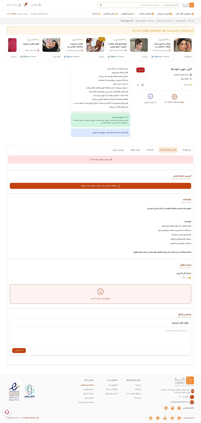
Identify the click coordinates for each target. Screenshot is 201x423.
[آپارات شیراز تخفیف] (150, 418)
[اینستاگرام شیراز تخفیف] (179, 418)
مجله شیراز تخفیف (87, 385)
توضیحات (150, 149)
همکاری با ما (113, 385)
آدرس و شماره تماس (168, 149)
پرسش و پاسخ (118, 149)
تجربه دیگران (135, 149)
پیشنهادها (187, 149)
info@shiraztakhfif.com (180, 402)
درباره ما (138, 385)
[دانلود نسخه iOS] (172, 408)
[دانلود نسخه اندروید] (179, 408)
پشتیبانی (138, 389)
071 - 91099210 (12, 14)
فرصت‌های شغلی (111, 393)
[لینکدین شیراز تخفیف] (158, 418)
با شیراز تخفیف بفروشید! (39, 14)
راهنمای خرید (89, 398)
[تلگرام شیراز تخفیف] (172, 418)
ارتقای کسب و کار (111, 389)
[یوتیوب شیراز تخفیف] (165, 418)
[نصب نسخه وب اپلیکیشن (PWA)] (166, 408)
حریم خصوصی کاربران (86, 402)
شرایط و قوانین (88, 389)
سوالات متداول (88, 393)
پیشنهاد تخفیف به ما (133, 393)
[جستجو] (100, 5)
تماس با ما (137, 398)
